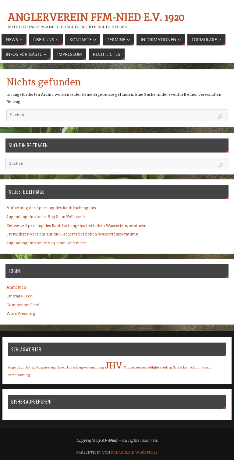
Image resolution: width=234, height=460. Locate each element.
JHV (113, 365)
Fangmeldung (46, 367)
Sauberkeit (181, 367)
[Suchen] (220, 117)
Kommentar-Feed (22, 304)
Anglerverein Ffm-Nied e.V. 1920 (96, 17)
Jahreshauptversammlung (85, 367)
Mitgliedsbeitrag (160, 367)
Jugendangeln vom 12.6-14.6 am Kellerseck (46, 243)
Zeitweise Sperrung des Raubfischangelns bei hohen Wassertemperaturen (76, 225)
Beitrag (30, 367)
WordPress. (146, 452)
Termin (206, 367)
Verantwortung (19, 375)
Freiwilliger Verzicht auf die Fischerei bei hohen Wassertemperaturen (72, 234)
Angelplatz (16, 367)
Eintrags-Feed (19, 296)
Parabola (121, 452)
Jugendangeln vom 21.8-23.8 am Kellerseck (46, 216)
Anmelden (16, 287)
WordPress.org (20, 313)
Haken (61, 367)
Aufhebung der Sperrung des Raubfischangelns (51, 207)
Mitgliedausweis (135, 367)
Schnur (195, 367)
